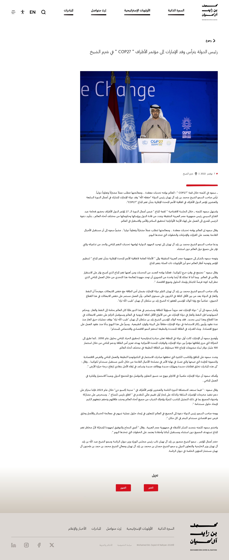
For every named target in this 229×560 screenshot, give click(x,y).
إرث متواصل (113, 528)
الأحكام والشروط (106, 545)
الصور (123, 487)
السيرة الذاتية (166, 528)
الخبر (151, 487)
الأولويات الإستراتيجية (140, 528)
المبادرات (96, 528)
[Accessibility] (22, 12)
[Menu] (13, 12)
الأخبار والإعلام (77, 528)
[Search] (43, 12)
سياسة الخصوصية (125, 545)
